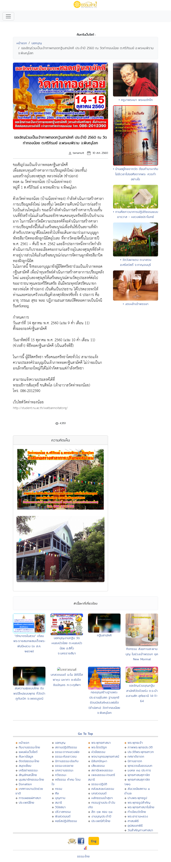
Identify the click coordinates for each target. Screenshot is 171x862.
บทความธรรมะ (64, 770)
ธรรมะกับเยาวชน (66, 756)
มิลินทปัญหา (99, 761)
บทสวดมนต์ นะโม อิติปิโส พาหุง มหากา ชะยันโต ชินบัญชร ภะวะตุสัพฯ (67, 679)
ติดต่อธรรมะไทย (29, 761)
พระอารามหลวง (138, 816)
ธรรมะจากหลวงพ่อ (67, 752)
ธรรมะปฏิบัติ (99, 784)
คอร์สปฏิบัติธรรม (66, 821)
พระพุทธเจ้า (135, 742)
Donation (25, 784)
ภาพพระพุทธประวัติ (140, 747)
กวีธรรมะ (61, 775)
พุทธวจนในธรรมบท (140, 765)
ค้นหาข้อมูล (26, 756)
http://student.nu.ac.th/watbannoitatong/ (40, 408)
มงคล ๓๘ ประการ (139, 770)
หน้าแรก (21, 43)
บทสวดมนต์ (99, 793)
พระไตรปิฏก (99, 747)
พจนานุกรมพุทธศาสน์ (105, 756)
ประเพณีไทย (26, 802)
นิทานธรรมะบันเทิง (66, 761)
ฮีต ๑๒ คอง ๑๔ (101, 811)
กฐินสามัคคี (104, 635)
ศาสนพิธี (133, 821)
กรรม (58, 788)
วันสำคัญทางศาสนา (140, 830)
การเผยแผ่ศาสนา (30, 798)
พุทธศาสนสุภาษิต (139, 775)
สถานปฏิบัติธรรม (66, 747)
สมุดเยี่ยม (25, 765)
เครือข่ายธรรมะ (28, 770)
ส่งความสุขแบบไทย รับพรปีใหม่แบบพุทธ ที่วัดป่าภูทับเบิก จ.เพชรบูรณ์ (29, 693)
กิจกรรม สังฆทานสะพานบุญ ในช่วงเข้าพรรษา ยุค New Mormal (142, 654)
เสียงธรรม (98, 765)
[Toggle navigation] (8, 16)
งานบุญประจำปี (101, 816)
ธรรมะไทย (83, 856)
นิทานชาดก (135, 761)
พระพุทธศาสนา (101, 742)
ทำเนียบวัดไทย (137, 811)
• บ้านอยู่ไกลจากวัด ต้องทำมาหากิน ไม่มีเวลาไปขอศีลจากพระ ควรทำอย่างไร (135, 174)
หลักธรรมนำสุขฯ (102, 798)
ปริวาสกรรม (63, 811)
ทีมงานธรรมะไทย (29, 747)
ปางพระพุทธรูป (137, 798)
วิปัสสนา (60, 807)
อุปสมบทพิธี (135, 825)
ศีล (57, 793)
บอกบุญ (36, 43)
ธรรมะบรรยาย (64, 765)
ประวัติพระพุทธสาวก (141, 752)
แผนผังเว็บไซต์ (28, 752)
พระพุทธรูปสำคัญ (139, 802)
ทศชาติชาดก (136, 756)
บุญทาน (60, 798)
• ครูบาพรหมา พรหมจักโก (136, 100)
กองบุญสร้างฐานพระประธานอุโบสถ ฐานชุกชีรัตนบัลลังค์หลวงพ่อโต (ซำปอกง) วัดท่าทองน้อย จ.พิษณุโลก (104, 702)
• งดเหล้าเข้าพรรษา (135, 304)
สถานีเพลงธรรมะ (102, 770)
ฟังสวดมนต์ (62, 816)
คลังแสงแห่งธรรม (102, 788)
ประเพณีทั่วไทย (100, 821)
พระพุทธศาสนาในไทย (141, 807)
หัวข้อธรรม (98, 752)
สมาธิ (58, 802)
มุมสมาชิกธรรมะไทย (31, 779)
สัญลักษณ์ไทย (28, 775)
